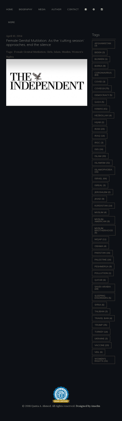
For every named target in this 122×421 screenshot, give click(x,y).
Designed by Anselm (87, 406)
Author (56, 9)
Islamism (102, 162)
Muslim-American (102, 220)
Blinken (101, 59)
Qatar (100, 280)
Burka (100, 65)
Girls (50, 51)
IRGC (99, 142)
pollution (103, 273)
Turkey (101, 331)
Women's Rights (101, 359)
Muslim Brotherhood (104, 230)
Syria (99, 304)
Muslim (66, 51)
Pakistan (102, 252)
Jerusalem (103, 192)
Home (9, 9)
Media (42, 9)
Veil (99, 352)
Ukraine (101, 338)
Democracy (103, 95)
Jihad (99, 198)
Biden (100, 52)
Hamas (101, 108)
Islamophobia (103, 170)
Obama (100, 246)
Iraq (100, 135)
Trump (101, 324)
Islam (57, 51)
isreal (100, 185)
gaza (99, 102)
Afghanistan (103, 44)
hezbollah (103, 115)
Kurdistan (103, 205)
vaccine (102, 345)
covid (100, 81)
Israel (101, 178)
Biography (25, 9)
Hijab (99, 122)
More (11, 22)
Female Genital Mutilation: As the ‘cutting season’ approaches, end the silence (45, 42)
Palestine (103, 259)
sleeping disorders (103, 296)
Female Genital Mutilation (30, 51)
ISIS (99, 149)
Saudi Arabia (103, 287)
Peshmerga (103, 266)
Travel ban (103, 318)
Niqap (100, 239)
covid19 (102, 88)
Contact (73, 9)
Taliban (101, 311)
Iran (100, 129)
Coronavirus (103, 73)
